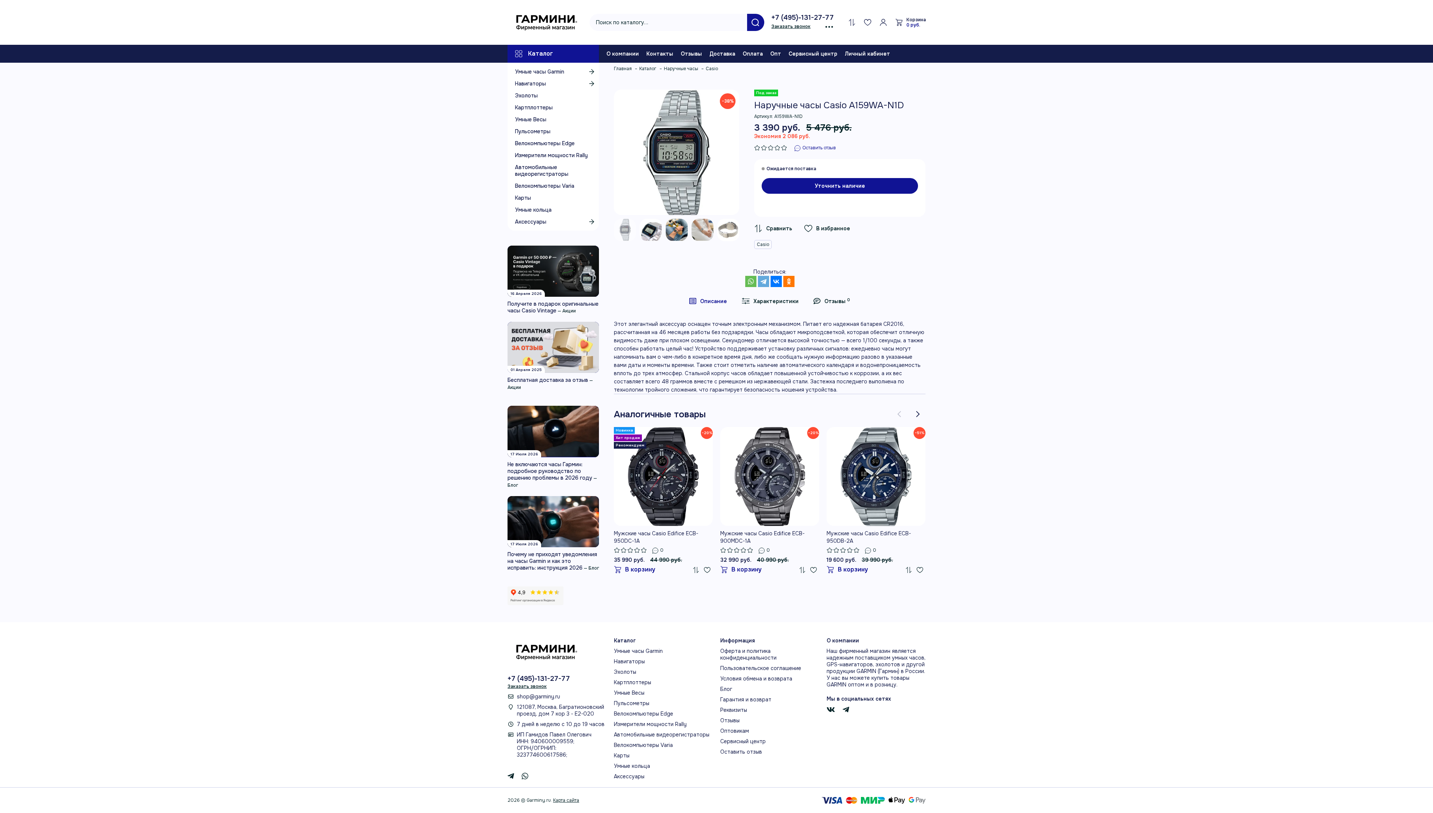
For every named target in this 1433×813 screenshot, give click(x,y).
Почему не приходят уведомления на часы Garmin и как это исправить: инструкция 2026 (552, 561)
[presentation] (899, 414)
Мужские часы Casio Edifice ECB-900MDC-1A (762, 537)
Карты (523, 197)
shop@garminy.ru (538, 696)
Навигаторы (530, 83)
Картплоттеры (534, 107)
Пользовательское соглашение (760, 668)
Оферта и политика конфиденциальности (748, 654)
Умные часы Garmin (539, 71)
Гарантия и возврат (745, 699)
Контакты (659, 53)
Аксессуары (530, 221)
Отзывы (691, 53)
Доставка (722, 53)
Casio (763, 244)
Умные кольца (533, 209)
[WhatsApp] (750, 281)
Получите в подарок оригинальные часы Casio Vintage (553, 307)
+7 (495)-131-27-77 (802, 17)
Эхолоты (526, 95)
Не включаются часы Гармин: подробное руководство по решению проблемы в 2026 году (550, 471)
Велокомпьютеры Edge (545, 143)
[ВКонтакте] (776, 281)
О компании (622, 53)
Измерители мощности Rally (551, 155)
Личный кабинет (867, 53)
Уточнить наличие (840, 186)
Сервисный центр (813, 53)
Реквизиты (733, 710)
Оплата (753, 53)
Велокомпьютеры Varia (544, 186)
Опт (775, 53)
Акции (569, 311)
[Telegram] (763, 281)
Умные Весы (530, 119)
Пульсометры (532, 131)
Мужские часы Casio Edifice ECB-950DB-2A (869, 537)
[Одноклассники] (788, 281)
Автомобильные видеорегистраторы (541, 170)
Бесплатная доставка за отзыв (548, 380)
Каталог (540, 53)
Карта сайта (566, 800)
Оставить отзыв (741, 751)
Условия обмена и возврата (756, 678)
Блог (513, 485)
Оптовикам (734, 731)
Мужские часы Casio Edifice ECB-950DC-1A (656, 537)
